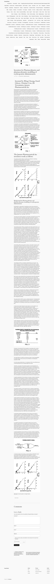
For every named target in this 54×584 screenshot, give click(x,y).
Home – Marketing (24, 16)
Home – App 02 (35, 11)
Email (15, 529)
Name (15, 525)
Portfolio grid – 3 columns (35, 26)
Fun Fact (33, 9)
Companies (11, 7)
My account (10, 22)
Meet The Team (47, 20)
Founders (29, 9)
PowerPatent (6, 1)
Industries (24, 20)
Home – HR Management (11, 16)
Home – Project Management (45, 16)
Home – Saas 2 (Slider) (25, 18)
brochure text (12, 5)
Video (36, 39)
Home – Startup (47, 18)
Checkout (48, 5)
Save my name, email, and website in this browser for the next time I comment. (26, 538)
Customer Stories (32, 7)
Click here (15, 493)
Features (10, 9)
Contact (21, 7)
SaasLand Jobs (26, 35)
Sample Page (32, 35)
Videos (39, 39)
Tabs (24, 37)
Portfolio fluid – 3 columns (10, 24)
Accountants (15, 3)
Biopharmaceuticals (26, 76)
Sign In (48, 35)
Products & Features (9, 35)
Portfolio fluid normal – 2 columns (31, 24)
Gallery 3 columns (46, 9)
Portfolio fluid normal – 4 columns (14, 26)
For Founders (19, 9)
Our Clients (19, 22)
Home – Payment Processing (34, 16)
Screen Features (38, 35)
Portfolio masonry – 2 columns (44, 28)
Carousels (33, 5)
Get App (8, 11)
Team (27, 37)
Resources (20, 35)
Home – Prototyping (11, 18)
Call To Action (25, 5)
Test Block (41, 37)
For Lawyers (25, 9)
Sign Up (7, 37)
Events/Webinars (47, 7)
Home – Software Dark (39, 18)
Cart (37, 5)
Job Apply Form (30, 20)
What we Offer (43, 39)
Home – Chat (41, 11)
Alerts (19, 3)
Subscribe (20, 37)
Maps (42, 20)
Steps (17, 37)
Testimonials (31, 39)
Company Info (16, 7)
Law (35, 20)
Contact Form (26, 7)
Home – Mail (18, 16)
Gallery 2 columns (39, 9)
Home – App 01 (29, 11)
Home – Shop (32, 18)
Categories (43, 5)
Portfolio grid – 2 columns (25, 26)
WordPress (9, 579)
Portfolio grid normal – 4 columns (32, 28)
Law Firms (38, 20)
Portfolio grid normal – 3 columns (20, 28)
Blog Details (7, 5)
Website (15, 533)
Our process (31, 22)
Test (38, 37)
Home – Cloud (47, 11)
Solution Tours (12, 37)
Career (30, 5)
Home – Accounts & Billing (21, 11)
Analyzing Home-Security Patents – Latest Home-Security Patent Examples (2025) (35, 3)
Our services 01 (37, 22)
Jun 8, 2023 (15, 76)
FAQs (7, 9)
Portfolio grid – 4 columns (45, 26)
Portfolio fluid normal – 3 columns (44, 24)
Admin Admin (21, 76)
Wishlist (48, 39)
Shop (43, 35)
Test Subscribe (47, 37)
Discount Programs (39, 7)
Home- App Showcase (18, 20)
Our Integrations (25, 22)
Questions (16, 35)
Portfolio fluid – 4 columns (20, 24)
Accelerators (9, 3)
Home (12, 11)
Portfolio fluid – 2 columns (45, 22)
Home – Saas (17, 18)
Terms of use (34, 37)
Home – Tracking (10, 20)
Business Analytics (18, 5)
